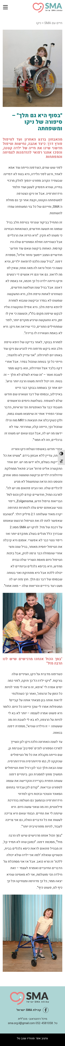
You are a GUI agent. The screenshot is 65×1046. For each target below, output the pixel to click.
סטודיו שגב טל (26, 1038)
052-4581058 (44, 1023)
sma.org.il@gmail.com (21, 1023)
